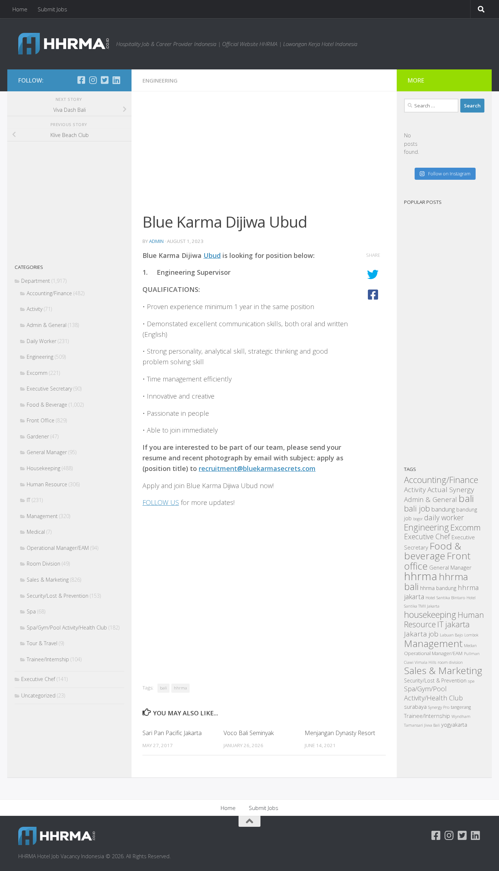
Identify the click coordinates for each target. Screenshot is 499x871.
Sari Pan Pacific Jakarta (172, 733)
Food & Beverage (47, 404)
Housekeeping (43, 468)
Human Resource (47, 484)
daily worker (444, 517)
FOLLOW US (160, 502)
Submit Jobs (52, 9)
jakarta (457, 624)
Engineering (160, 80)
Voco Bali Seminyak (249, 733)
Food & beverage (432, 551)
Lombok (471, 635)
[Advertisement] (264, 156)
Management (42, 516)
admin (156, 241)
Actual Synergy (450, 489)
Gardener (38, 436)
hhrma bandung (438, 588)
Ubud (212, 255)
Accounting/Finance (49, 293)
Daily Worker (41, 341)
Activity (34, 308)
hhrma (180, 688)
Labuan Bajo (451, 635)
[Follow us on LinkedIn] (116, 80)
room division (450, 662)
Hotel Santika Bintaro (445, 597)
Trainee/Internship (48, 659)
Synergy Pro (438, 707)
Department (35, 280)
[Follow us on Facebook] (81, 80)
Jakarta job (421, 634)
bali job (417, 508)
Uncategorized (38, 695)
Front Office (40, 420)
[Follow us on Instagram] (92, 80)
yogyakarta (454, 724)
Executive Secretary (49, 388)
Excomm (37, 372)
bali (163, 688)
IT (28, 500)
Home (19, 9)
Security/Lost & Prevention (57, 595)
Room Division (43, 563)
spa (471, 681)
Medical (36, 531)
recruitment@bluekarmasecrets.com (257, 468)
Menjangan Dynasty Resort (340, 733)
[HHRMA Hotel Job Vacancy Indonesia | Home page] (63, 43)
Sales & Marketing (48, 579)
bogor (418, 518)
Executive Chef (38, 679)
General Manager (47, 452)
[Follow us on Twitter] (104, 80)
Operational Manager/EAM (58, 547)
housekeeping (430, 614)
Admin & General (46, 325)
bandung (443, 509)
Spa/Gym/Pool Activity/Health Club (67, 627)
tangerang (461, 707)
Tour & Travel (42, 643)
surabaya (415, 706)
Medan (470, 645)
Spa (31, 611)
